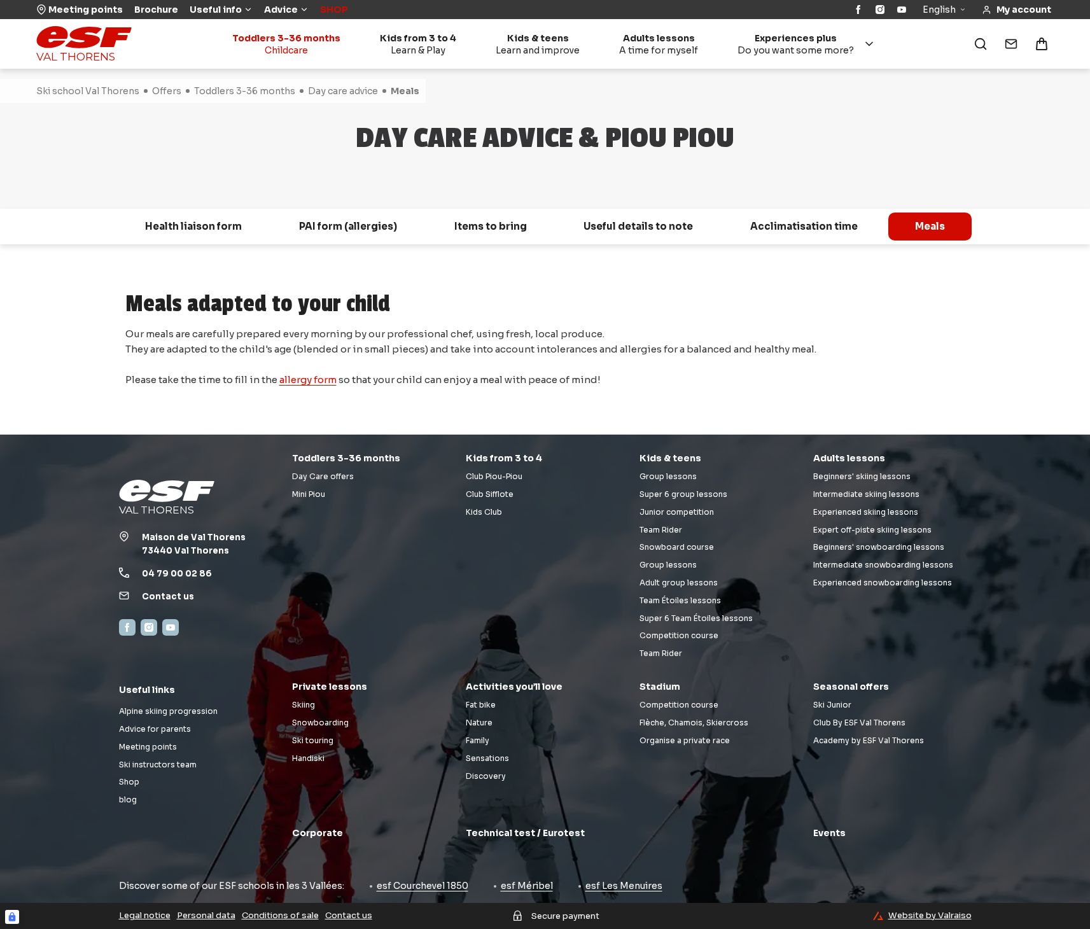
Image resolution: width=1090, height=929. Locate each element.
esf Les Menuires (623, 885)
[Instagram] (880, 9)
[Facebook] (858, 9)
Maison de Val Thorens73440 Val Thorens (194, 544)
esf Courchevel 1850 (422, 885)
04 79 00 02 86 (177, 573)
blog (128, 799)
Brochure (156, 9)
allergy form (308, 380)
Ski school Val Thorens (87, 91)
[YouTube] (901, 9)
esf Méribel (527, 885)
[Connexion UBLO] (12, 917)
